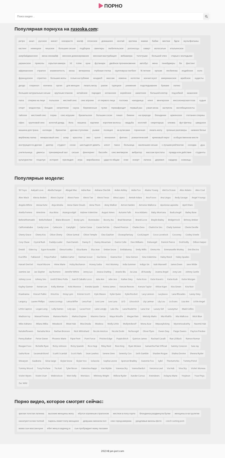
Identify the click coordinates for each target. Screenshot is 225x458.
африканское (26, 71)
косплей (142, 123)
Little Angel (199, 301)
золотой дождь (56, 123)
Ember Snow (110, 249)
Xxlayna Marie (170, 376)
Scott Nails (76, 353)
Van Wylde (106, 368)
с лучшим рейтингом (173, 145)
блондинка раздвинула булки (155, 413)
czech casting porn (175, 421)
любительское (116, 48)
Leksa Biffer (72, 301)
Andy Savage (181, 197)
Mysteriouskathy (182, 324)
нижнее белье (198, 130)
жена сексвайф (50, 56)
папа (21, 100)
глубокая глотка (102, 71)
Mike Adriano (25, 324)
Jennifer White (72, 272)
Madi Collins (188, 309)
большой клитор (159, 93)
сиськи (75, 152)
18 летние (145, 71)
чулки (104, 108)
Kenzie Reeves (127, 287)
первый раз (136, 108)
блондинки (160, 115)
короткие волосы (112, 123)
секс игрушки (67, 115)
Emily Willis (141, 249)
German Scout (85, 257)
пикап (119, 115)
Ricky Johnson (60, 346)
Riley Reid (106, 346)
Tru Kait (58, 368)
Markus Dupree (79, 316)
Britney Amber (191, 220)
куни (88, 63)
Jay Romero (55, 272)
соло (199, 71)
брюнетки (61, 130)
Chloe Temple (90, 235)
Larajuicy (23, 301)
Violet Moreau (198, 368)
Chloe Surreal (72, 235)
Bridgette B (174, 220)
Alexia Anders (39, 197)
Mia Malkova (182, 316)
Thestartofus (173, 361)
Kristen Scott (83, 294)
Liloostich (134, 301)
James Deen (176, 264)
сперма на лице (36, 100)
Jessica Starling (104, 272)
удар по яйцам (111, 160)
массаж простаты (155, 152)
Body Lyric (79, 220)
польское (54, 100)
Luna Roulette (130, 309)
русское (42, 41)
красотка (77, 137)
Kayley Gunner (26, 287)
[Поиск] (206, 16)
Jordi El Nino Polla (59, 279)
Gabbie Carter (67, 257)
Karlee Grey (127, 279)
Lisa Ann (185, 301)
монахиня (110, 137)
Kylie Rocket (131, 294)
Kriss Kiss (55, 294)
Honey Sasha (95, 264)
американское (168, 78)
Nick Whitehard (81, 331)
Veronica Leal (156, 368)
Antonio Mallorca (147, 205)
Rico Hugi (92, 346)
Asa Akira (53, 212)
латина (147, 160)
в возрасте (67, 41)
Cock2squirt (143, 235)
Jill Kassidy (146, 272)
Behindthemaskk (27, 220)
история (54, 160)
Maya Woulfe (116, 316)
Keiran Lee (42, 287)
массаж (110, 78)
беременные (90, 108)
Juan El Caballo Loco (82, 279)
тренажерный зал (58, 152)
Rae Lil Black (176, 339)
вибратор (137, 152)
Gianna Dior (116, 257)
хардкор (172, 160)
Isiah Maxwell (160, 264)
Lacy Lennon (148, 294)
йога (71, 123)
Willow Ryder (120, 376)
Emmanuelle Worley (174, 249)
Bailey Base (191, 212)
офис (21, 123)
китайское (82, 93)
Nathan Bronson (62, 331)
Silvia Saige (50, 361)
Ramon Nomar (193, 339)
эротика (132, 41)
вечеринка (84, 71)
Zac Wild (23, 383)
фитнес (123, 137)
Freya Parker (50, 257)
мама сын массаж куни (31, 428)
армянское (176, 115)
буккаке (165, 85)
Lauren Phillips (38, 301)
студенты (200, 152)
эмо (88, 137)
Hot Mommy (112, 264)
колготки (135, 78)
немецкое (36, 48)
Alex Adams (185, 190)
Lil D (123, 301)
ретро (22, 41)
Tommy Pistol (190, 361)
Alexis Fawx (73, 197)
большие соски (104, 115)
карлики (94, 123)
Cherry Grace (25, 235)
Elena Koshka (66, 249)
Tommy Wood (26, 368)
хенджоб (97, 78)
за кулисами (123, 130)
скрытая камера (56, 63)
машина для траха (28, 130)
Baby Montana (158, 212)
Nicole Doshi (118, 331)
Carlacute (57, 227)
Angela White (25, 205)
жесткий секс (70, 100)
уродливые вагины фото (149, 421)
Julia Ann (100, 279)
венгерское (163, 100)
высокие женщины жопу (61, 413)
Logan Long (41, 309)
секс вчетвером (120, 152)
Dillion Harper (199, 242)
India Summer (129, 264)
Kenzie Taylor (145, 287)
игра (80, 160)
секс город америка (121, 421)
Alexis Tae (88, 197)
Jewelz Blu (120, 272)
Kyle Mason (100, 294)
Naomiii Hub (200, 324)
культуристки (25, 160)
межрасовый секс (49, 137)
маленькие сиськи (148, 145)
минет (54, 41)
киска (72, 71)
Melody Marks (150, 316)
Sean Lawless (92, 353)
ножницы (186, 160)
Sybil (160, 361)
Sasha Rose (24, 353)
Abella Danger (54, 190)
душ (202, 145)
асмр (66, 137)
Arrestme (40, 212)
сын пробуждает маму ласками (91, 428)
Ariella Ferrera (25, 212)
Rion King (119, 346)
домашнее (107, 41)
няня (150, 100)
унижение (131, 85)
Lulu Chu (114, 309)
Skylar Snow (66, 361)
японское (92, 41)
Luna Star (145, 309)
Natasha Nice (43, 331)
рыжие (95, 130)
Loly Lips (71, 309)
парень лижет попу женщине (63, 421)
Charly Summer (173, 227)
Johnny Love (25, 279)
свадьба (129, 123)
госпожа (123, 100)
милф (80, 41)
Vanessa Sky (122, 368)
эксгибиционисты (185, 108)
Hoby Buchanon (77, 264)
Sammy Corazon (179, 346)
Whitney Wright (101, 376)
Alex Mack (24, 197)
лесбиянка (172, 71)
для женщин (73, 85)
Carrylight (71, 227)
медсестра (34, 108)
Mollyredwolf (129, 324)
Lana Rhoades (178, 294)
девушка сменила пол (94, 421)
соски (73, 145)
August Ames (108, 212)
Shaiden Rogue (160, 353)
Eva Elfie (23, 257)
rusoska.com (83, 29)
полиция (108, 130)
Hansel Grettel (26, 264)
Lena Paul (86, 301)
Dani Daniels (72, 242)
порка (53, 115)
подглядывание (148, 85)
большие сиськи (67, 48)
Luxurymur (173, 309)
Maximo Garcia (98, 316)
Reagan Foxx (25, 346)
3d (71, 63)
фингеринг (88, 152)
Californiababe (26, 227)
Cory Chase (24, 242)
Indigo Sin (144, 264)
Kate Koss (141, 279)
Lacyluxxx (163, 294)
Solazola (95, 361)
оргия (59, 85)
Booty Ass (109, 220)
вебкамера (126, 56)
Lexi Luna (112, 301)
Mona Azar (146, 324)
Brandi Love (141, 220)
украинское (25, 63)
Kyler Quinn (115, 294)
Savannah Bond (41, 353)
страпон (41, 71)
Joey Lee (176, 272)
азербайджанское (28, 56)
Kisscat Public (40, 294)
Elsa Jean (95, 249)
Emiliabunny (126, 249)
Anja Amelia (57, 205)
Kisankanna (24, 294)
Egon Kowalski (48, 249)
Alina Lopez (119, 197)
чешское (49, 48)
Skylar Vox (81, 361)
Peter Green (42, 339)
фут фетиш (185, 123)
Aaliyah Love (37, 190)
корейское (125, 93)
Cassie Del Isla (102, 227)
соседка (192, 145)
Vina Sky (183, 368)
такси (117, 145)
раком (104, 85)
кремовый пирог (160, 137)
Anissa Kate (41, 205)
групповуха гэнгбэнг (125, 71)
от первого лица (106, 100)
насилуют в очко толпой (31, 421)
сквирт (146, 48)
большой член (159, 56)
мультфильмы (191, 41)
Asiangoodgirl (69, 212)
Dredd (22, 249)
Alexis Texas (103, 197)
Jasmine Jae (24, 272)
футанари (100, 63)
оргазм (158, 71)
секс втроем (87, 100)
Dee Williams (137, 242)
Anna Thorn (94, 205)
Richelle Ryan (42, 346)
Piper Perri (75, 339)
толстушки (142, 56)
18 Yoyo (23, 190)
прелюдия (67, 160)
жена (155, 63)
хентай (120, 41)
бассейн (102, 152)
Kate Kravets (157, 279)
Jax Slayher (39, 272)
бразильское (85, 115)
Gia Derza (101, 257)
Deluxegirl (152, 242)
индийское (187, 71)
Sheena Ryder (196, 353)
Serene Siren (109, 353)
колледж (47, 130)
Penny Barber (25, 339)
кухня (97, 137)
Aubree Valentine (89, 212)
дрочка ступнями (79, 130)
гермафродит (118, 108)
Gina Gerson (132, 257)
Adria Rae (86, 190)
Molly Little (113, 324)
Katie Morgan (188, 279)
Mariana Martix (60, 316)
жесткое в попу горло (124, 413)
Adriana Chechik (102, 190)
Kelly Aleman (57, 287)
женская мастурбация (105, 56)
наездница (137, 100)
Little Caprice (25, 309)
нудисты (199, 78)
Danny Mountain (103, 242)
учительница (25, 152)
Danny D (86, 242)
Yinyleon (186, 376)
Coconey (176, 235)
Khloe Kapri (161, 287)
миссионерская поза (184, 100)
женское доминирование (75, 56)
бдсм (176, 41)
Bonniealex (93, 220)
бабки (155, 41)
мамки (144, 41)
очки (126, 160)
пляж (79, 63)
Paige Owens (179, 331)
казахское (192, 93)
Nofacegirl (133, 331)
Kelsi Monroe (74, 287)
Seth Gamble (142, 353)
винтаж (166, 41)
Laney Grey (194, 294)
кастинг (23, 48)
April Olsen (187, 205)
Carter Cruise (86, 227)
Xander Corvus (138, 376)
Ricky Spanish (77, 346)
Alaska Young (151, 190)
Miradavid (57, 324)
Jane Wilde (191, 264)
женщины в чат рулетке (187, 413)
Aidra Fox (136, 190)
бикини (130, 115)
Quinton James (139, 339)
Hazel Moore (43, 264)
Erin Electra (193, 249)
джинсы (40, 152)
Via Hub (170, 368)
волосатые (160, 48)
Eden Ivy (33, 249)
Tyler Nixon (71, 368)
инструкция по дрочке (30, 145)
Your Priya (199, 376)
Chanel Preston (120, 227)
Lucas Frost (85, 309)
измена (123, 78)
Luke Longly (100, 309)
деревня (159, 160)
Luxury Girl (159, 309)
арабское (186, 78)
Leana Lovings (55, 301)
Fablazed (35, 257)
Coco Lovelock (160, 235)
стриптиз (41, 78)
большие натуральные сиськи (34, 93)
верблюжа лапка (27, 137)
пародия (96, 93)
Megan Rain (133, 316)
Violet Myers (25, 376)
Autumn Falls (125, 212)
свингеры (99, 48)
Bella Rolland (45, 220)
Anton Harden (128, 205)
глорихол (34, 85)
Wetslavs (85, 376)
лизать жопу (155, 130)
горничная (139, 130)
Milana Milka (42, 324)
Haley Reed (166, 257)
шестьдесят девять (90, 145)
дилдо (22, 85)
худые (202, 100)
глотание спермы (195, 115)
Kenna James (109, 287)
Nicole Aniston (100, 331)
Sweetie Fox (147, 361)
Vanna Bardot (138, 368)
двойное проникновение (122, 63)
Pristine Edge (105, 339)
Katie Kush (172, 279)
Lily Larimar (148, 301)
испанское (110, 93)
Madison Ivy (24, 316)
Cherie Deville (191, 227)
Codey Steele (192, 235)
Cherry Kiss (40, 235)
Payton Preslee (197, 331)
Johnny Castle (192, 272)
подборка (85, 48)
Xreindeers (154, 376)
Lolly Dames (57, 309)
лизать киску (90, 85)
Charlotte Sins (155, 227)
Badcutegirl (175, 212)
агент (107, 145)
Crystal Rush (39, 242)
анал (31, 41)
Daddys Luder (55, 242)
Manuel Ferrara (41, 316)
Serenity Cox (125, 353)
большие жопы (58, 78)
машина (81, 123)
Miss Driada (85, 324)
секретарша (157, 123)
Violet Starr (41, 376)
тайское (23, 115)
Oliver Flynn (148, 331)
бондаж (48, 108)
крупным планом (64, 93)
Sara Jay (195, 346)
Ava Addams (141, 212)
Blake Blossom (63, 220)
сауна (76, 108)
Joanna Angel (161, 272)
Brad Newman (124, 220)
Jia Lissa (133, 272)
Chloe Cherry (56, 235)
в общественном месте (186, 137)
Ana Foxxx (151, 197)
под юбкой (177, 93)
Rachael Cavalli (158, 339)
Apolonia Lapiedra (169, 205)
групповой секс (36, 123)
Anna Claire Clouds (76, 205)
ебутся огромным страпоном (93, 413)
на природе (144, 115)
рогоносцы (133, 48)
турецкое (116, 85)
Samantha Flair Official (156, 346)
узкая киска (152, 108)
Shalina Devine (179, 353)
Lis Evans (173, 301)
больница (129, 145)
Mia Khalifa (166, 316)
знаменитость (57, 71)
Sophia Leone (110, 361)
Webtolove (57, 376)
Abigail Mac (71, 190)
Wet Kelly (71, 376)
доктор (49, 145)
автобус (144, 63)
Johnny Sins (40, 279)
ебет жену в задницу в (58, 428)
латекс (176, 85)
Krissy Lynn (68, 294)
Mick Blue (197, 316)
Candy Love (43, 227)
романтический (140, 137)
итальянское (176, 48)
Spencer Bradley (129, 361)
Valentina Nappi (89, 368)
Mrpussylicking (162, 324)
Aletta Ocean (169, 190)
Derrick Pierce (168, 242)
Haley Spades (182, 257)
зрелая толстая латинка (31, 413)
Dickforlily (184, 242)
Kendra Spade (92, 287)
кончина (47, 85)
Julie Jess (112, 279)
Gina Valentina (149, 257)
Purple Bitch (122, 339)
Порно (112, 6)
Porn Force (89, 339)
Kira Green (176, 287)
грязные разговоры (176, 130)
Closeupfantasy (125, 235)
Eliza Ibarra (82, 249)
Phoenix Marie (59, 339)
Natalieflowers (26, 331)
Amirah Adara (135, 197)
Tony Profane (43, 368)
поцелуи (40, 160)
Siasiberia (36, 361)
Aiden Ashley (120, 190)
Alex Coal (200, 190)
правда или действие (180, 152)
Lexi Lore (99, 301)
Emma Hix (155, 249)
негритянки (63, 108)
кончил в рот (150, 78)
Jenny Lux (88, 272)
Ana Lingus (165, 197)
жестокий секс (38, 115)
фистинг (190, 63)
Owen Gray (163, 331)
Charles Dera (138, 227)
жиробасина (93, 160)
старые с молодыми (181, 56)
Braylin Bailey (157, 220)
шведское (201, 123)
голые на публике (79, 78)
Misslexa (99, 324)
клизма (171, 123)
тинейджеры (168, 63)
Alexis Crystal (57, 197)
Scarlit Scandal (60, 353)
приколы (39, 63)
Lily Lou (161, 301)
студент (61, 145)
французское (26, 78)
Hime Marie (59, 264)
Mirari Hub (71, 324)
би (180, 63)
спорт (22, 108)
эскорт (135, 160)
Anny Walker (110, 205)
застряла (167, 108)
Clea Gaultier (107, 235)
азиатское (140, 93)
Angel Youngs (198, 197)
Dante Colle (121, 242)
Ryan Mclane (134, 346)
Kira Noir (189, 287)
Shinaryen (23, 361)
